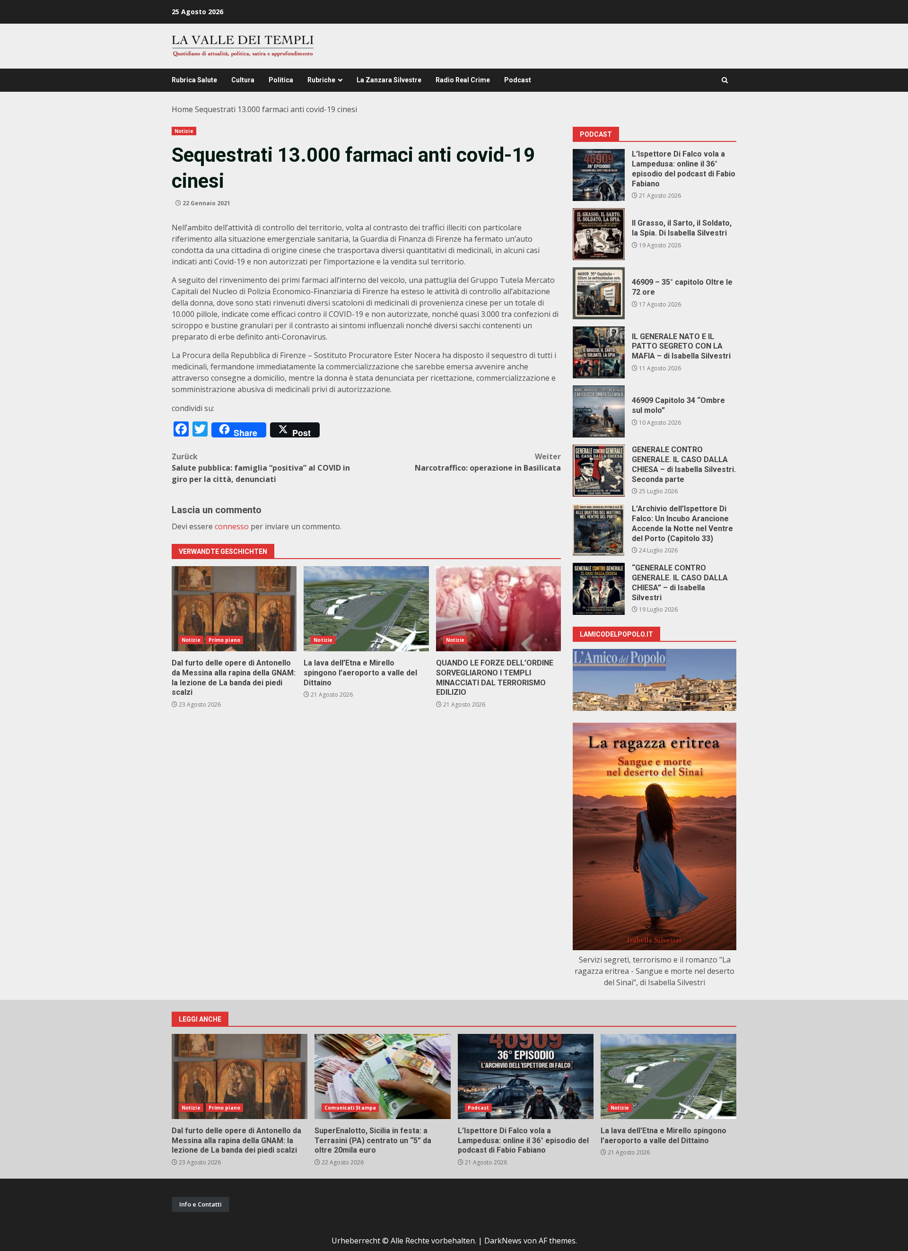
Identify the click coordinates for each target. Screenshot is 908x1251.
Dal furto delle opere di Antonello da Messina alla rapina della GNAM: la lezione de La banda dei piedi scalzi (234, 608)
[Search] (725, 80)
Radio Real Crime (463, 80)
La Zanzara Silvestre (389, 80)
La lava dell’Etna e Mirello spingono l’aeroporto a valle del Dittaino (366, 608)
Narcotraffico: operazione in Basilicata (488, 462)
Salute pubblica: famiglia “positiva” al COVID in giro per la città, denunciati (261, 467)
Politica (281, 80)
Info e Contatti (200, 1204)
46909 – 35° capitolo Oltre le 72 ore (599, 293)
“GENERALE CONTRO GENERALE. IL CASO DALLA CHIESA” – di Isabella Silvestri (599, 589)
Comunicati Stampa (350, 1107)
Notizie (184, 131)
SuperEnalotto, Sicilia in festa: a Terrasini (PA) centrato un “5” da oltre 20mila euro (382, 1076)
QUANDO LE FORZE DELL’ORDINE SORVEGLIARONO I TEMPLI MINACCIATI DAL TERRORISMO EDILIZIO (498, 608)
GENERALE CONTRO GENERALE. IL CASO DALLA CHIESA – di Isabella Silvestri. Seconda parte (599, 471)
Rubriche (321, 80)
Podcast (517, 80)
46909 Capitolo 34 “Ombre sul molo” (599, 411)
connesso (232, 526)
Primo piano (224, 640)
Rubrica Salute (194, 80)
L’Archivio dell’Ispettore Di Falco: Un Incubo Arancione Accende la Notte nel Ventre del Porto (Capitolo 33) (599, 530)
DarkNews (503, 1240)
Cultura (242, 80)
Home (182, 109)
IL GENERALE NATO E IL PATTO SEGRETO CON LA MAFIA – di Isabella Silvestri (599, 352)
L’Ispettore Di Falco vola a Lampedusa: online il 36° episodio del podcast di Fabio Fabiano (599, 175)
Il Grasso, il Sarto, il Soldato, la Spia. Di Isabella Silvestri (599, 234)
